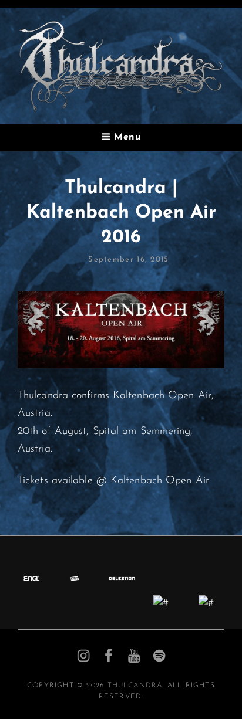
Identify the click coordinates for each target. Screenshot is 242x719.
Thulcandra (135, 685)
